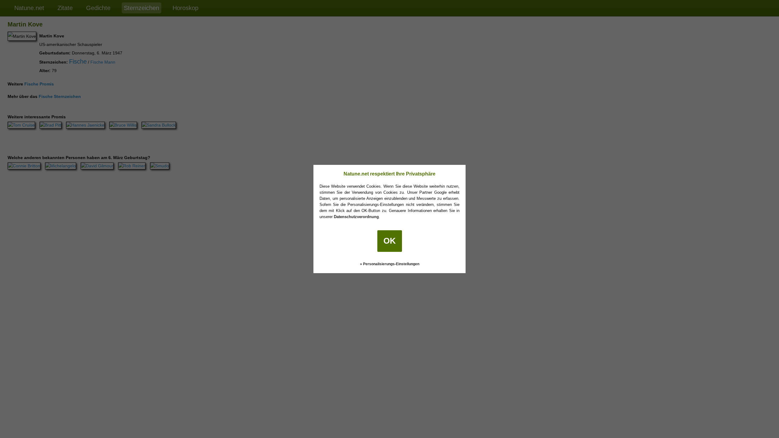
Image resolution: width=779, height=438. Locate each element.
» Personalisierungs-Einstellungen (389, 264)
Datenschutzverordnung (356, 216)
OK (389, 240)
